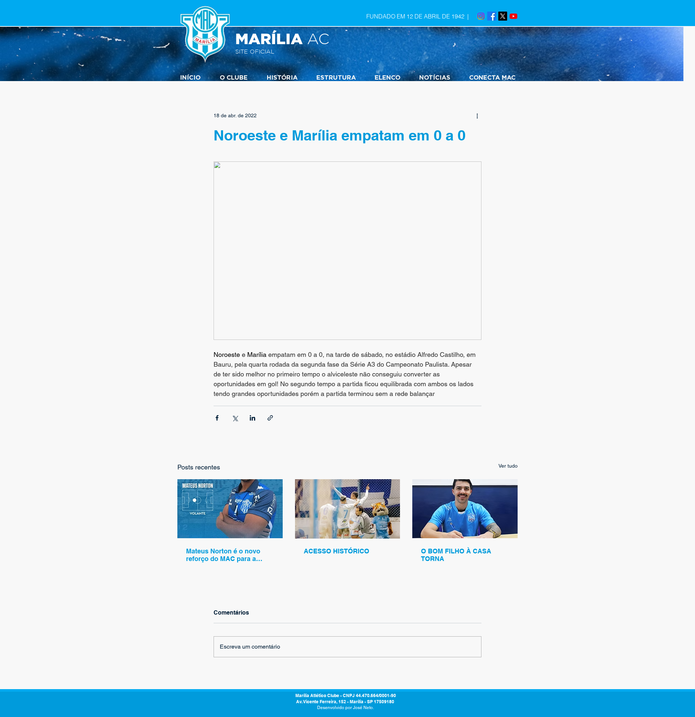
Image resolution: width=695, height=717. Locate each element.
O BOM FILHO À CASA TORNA (456, 554)
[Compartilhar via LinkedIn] (252, 417)
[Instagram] (480, 16)
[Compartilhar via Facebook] (217, 417)
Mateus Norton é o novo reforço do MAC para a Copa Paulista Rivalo (223, 554)
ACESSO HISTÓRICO (336, 551)
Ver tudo (508, 466)
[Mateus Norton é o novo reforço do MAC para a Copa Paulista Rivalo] (230, 508)
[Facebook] (491, 16)
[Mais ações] (477, 115)
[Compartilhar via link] (270, 417)
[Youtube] (513, 16)
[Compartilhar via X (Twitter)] (234, 417)
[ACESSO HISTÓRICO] (347, 509)
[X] (502, 16)
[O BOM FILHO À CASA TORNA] (465, 508)
